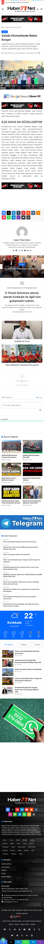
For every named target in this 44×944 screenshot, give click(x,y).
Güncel (24, 645)
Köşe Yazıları (21, 847)
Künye (4, 873)
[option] (22, 266)
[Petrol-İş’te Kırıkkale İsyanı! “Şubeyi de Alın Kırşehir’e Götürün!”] (7, 681)
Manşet (13, 850)
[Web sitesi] (13, 250)
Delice (32, 840)
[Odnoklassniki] (38, 213)
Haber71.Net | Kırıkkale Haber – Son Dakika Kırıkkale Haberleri (22, 921)
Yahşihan (13, 854)
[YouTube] (25, 250)
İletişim (33, 924)
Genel (18, 843)
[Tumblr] (18, 213)
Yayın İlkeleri (6, 867)
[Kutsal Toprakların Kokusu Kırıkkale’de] (7, 672)
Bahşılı (18, 840)
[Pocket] (4, 217)
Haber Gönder (24, 924)
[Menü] (3, 10)
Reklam (4, 870)
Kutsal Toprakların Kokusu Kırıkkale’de (28, 669)
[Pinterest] (23, 213)
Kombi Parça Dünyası (27, 918)
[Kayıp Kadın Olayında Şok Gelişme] (32, 469)
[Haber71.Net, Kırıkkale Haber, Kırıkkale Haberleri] (21, 9)
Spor (32, 850)
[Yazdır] (28, 217)
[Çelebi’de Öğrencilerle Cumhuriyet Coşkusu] (11, 446)
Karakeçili (5, 847)
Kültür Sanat (31, 847)
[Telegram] (14, 217)
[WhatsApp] (9, 217)
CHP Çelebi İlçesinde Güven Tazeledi (22, 269)
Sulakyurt (5, 854)
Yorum (37, 645)
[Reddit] (28, 213)
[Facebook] (4, 213)
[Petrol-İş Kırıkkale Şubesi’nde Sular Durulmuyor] (7, 654)
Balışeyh (25, 840)
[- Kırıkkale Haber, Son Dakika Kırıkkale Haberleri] (22, 19)
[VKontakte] (33, 213)
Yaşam (21, 854)
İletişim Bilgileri (6, 876)
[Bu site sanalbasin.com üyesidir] (15, 918)
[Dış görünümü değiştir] (38, 10)
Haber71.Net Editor (22, 240)
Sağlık (19, 850)
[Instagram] (30, 250)
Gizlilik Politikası (7, 864)
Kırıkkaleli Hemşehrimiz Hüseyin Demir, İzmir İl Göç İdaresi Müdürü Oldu (27, 690)
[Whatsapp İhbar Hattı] (22, 720)
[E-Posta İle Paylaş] (23, 217)
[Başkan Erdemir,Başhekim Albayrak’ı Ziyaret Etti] (32, 492)
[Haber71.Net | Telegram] (22, 522)
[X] (9, 213)
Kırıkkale (13, 27)
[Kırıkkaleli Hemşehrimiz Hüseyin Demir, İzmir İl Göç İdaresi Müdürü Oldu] (7, 690)
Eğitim (12, 843)
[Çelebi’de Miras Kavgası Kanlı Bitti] (32, 446)
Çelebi (19, 27)
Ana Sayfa (6, 27)
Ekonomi (5, 843)
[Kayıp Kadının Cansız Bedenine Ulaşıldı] (11, 469)
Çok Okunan (8, 645)
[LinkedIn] (14, 213)
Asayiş (4, 840)
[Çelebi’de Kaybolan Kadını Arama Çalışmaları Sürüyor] (11, 492)
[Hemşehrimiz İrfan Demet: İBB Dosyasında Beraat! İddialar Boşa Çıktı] (7, 663)
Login (40, 397)
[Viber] (18, 217)
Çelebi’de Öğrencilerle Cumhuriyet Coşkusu (9, 456)
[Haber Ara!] (41, 10)
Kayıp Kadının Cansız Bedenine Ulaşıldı (9, 479)
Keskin (13, 847)
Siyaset (26, 850)
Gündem (31, 843)
